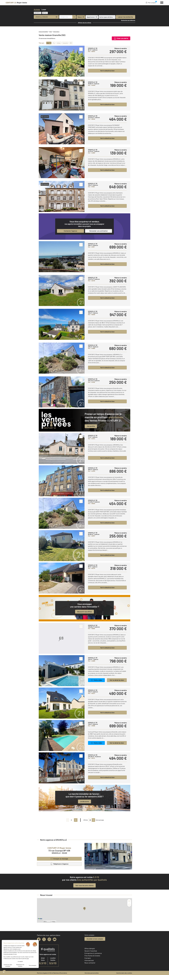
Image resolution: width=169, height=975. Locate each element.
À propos (87, 958)
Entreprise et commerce (93, 953)
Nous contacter (89, 963)
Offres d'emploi (89, 948)
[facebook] (38, 939)
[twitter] (44, 939)
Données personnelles (92, 973)
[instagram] (49, 939)
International (89, 960)
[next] (75, 820)
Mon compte (152, 2)
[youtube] (54, 939)
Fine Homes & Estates (92, 956)
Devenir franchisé (90, 951)
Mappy (53, 921)
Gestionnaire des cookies (124, 973)
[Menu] (161, 2)
